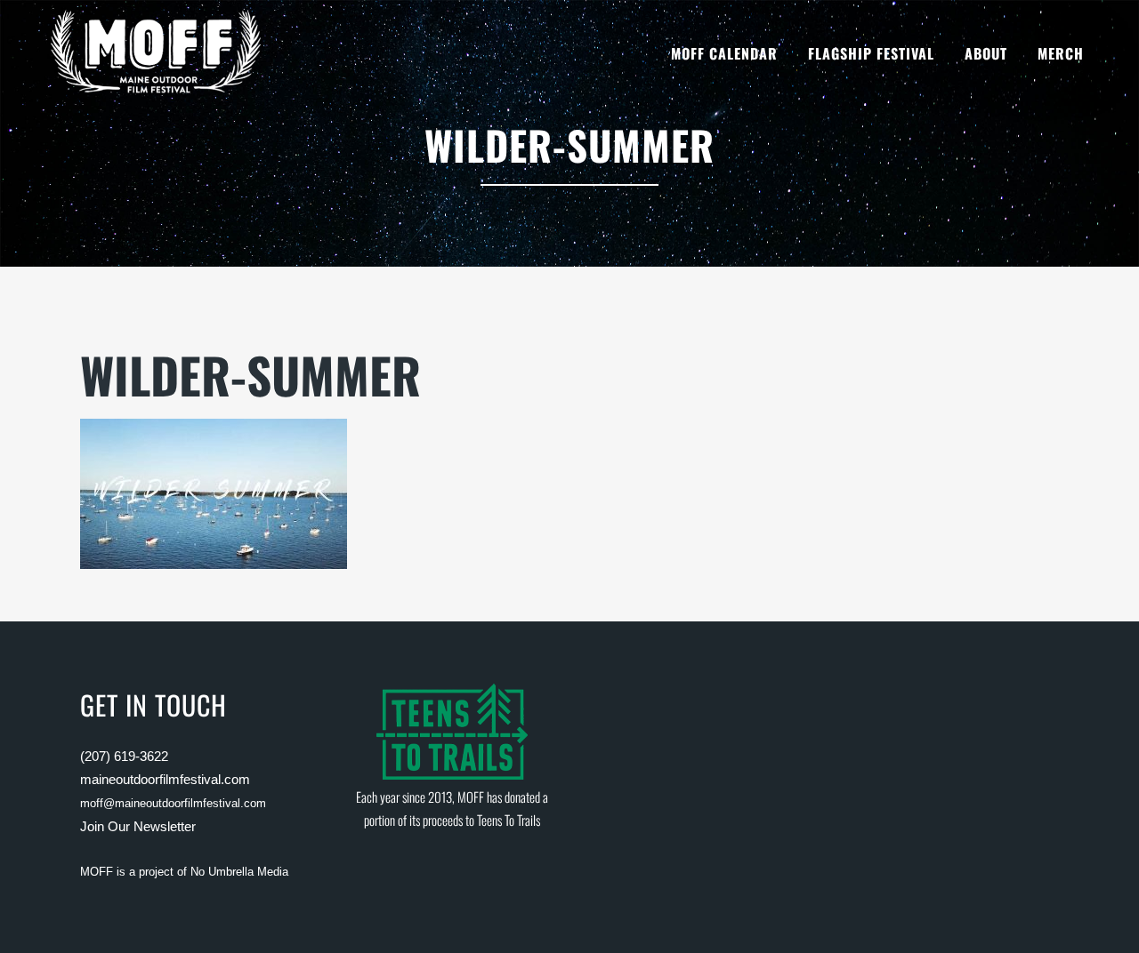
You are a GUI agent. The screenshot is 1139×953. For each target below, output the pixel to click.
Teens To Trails (508, 819)
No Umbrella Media (239, 871)
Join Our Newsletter (138, 826)
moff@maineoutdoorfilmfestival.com (173, 803)
